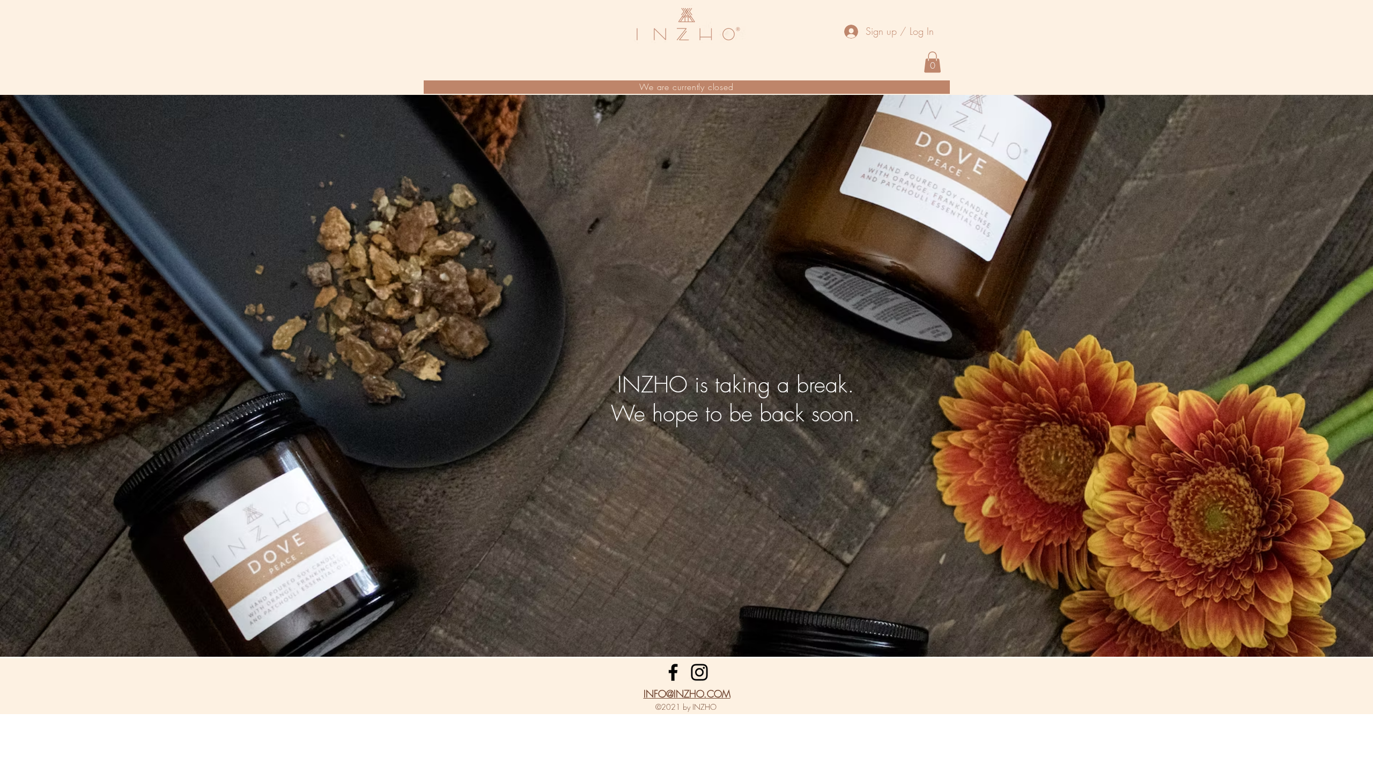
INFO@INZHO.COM (687, 693)
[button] (932, 61)
